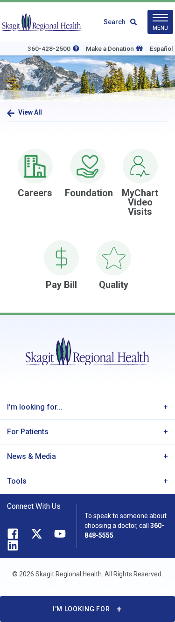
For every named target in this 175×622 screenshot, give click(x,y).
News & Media (31, 456)
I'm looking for (81, 609)
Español (161, 48)
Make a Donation (110, 48)
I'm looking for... (35, 407)
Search (115, 22)
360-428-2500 (49, 48)
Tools (17, 481)
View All (30, 112)
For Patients (28, 431)
